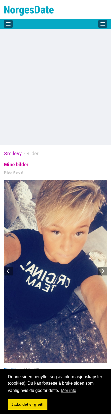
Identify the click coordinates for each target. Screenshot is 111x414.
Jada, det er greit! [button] (27, 404)
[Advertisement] (55, 87)
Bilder (32, 153)
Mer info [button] (68, 390)
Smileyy (13, 153)
